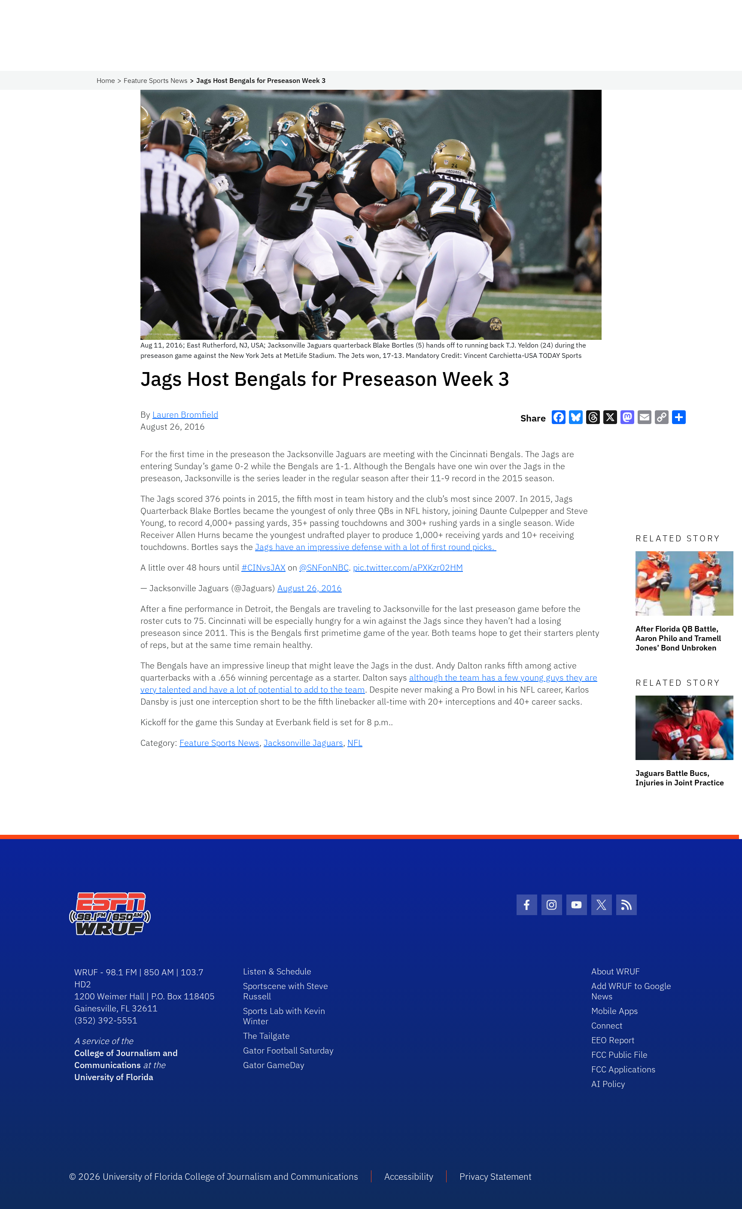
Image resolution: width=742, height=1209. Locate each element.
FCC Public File (619, 1054)
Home (106, 80)
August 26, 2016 (309, 588)
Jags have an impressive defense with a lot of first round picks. (375, 547)
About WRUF (615, 971)
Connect (607, 1025)
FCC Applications (623, 1069)
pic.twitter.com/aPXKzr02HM (408, 567)
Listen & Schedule (277, 971)
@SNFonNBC (324, 567)
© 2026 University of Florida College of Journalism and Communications (213, 1176)
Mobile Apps (614, 1011)
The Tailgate (266, 1035)
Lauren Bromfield (185, 414)
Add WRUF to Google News (631, 991)
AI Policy (608, 1084)
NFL (354, 742)
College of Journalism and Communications (126, 1059)
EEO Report (613, 1040)
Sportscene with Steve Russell (285, 991)
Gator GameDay (273, 1065)
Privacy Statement (495, 1176)
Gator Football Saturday (288, 1050)
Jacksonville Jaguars (303, 742)
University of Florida (113, 1077)
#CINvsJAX (263, 567)
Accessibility (408, 1176)
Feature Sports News (156, 80)
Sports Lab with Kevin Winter (284, 1016)
